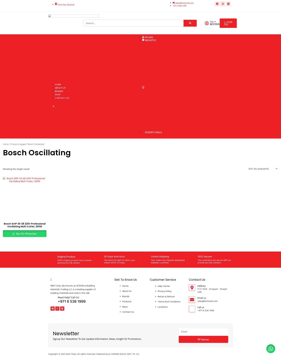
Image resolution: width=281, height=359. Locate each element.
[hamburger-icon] (134, 85)
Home (58, 84)
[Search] (190, 23)
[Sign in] (207, 23)
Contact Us (62, 97)
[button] (270, 348)
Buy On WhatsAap (26, 233)
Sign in (213, 21)
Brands (59, 91)
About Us (60, 87)
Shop (58, 94)
